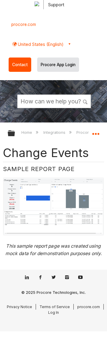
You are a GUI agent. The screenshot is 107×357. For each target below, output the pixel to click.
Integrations (54, 132)
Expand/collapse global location (95, 131)
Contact (20, 64)
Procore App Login (58, 64)
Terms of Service (55, 307)
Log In (53, 312)
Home (27, 132)
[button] (85, 101)
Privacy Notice (19, 307)
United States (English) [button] (40, 44)
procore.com (23, 24)
